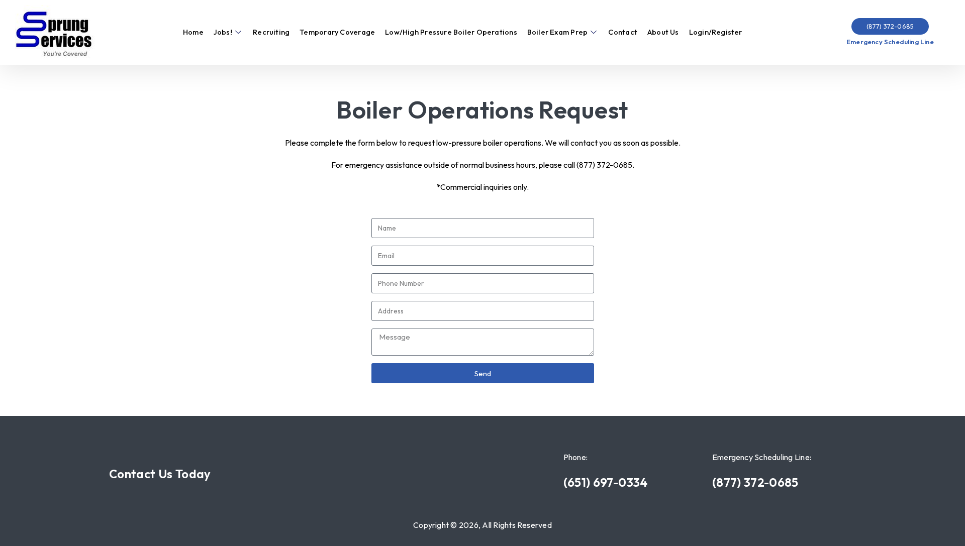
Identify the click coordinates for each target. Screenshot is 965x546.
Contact (622, 32)
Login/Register (715, 32)
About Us (663, 32)
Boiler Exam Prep (557, 32)
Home (193, 32)
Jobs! (223, 32)
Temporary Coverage (337, 32)
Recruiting (271, 32)
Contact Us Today (160, 473)
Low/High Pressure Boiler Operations (451, 32)
